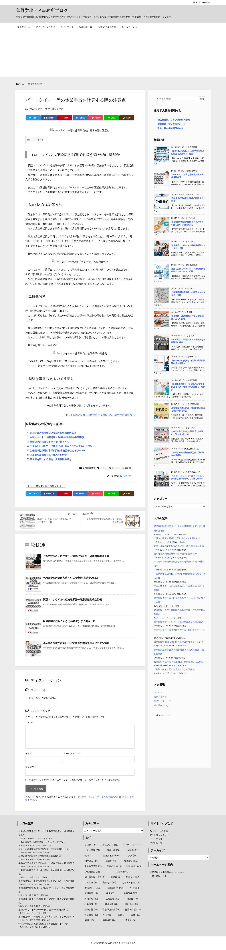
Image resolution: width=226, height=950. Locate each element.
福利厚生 (132, 904)
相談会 (132, 898)
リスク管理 (92, 850)
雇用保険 (109, 920)
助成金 (111, 861)
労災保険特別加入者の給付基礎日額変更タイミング (178, 641)
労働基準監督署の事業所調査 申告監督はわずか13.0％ (58, 450)
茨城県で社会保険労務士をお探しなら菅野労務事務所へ (104, 414)
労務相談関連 (37, 84)
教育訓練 (130, 893)
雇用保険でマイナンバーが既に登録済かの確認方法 (178, 622)
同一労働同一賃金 (95, 877)
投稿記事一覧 (156, 843)
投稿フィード (160, 696)
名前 (28, 753)
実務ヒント (114, 468)
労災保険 (122, 871)
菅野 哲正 (128, 475)
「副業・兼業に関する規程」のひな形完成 (174, 669)
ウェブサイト (31, 766)
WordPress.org (161, 705)
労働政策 (131, 861)
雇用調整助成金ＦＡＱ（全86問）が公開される (69, 621)
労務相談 (133, 866)
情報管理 (91, 893)
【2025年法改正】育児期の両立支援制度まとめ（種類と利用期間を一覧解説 (188, 387)
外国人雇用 (133, 877)
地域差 (116, 877)
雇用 (89, 920)
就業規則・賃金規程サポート (172, 124)
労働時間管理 (93, 866)
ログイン (158, 692)
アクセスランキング (159, 835)
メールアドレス (72, 753)
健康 (89, 855)
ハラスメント (109, 844)
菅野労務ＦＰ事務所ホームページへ (167, 872)
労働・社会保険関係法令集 (170, 128)
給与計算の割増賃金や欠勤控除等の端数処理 (53, 432)
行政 (107, 914)
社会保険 (91, 904)
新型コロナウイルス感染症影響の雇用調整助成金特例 (72, 599)
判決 (132, 855)
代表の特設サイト (158, 876)
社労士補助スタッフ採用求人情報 (174, 119)
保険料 (132, 850)
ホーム (21, 84)
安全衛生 (109, 882)
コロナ (103, 468)
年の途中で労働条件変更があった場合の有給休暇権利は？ (46, 863)
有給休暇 (91, 898)
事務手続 (113, 850)
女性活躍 (91, 882)
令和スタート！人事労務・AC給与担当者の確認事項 (57, 437)
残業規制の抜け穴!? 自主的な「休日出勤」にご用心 (178, 661)
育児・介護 (133, 909)
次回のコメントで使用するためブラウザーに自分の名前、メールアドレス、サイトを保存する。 (75, 780)
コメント (29, 722)
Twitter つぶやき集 (159, 831)
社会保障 (111, 904)
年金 (134, 888)
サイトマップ (156, 839)
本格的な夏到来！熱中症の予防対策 (48, 454)
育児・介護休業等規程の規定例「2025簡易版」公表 (179, 546)
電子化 (130, 920)
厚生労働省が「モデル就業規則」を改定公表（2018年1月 (46, 881)
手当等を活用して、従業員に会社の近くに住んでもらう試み (61, 446)
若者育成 (91, 914)
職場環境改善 (111, 909)
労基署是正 (92, 871)
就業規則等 (115, 888)
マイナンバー (132, 844)
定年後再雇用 (131, 882)
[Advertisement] (113, 54)
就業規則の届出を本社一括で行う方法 (49, 441)
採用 (110, 893)
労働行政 (114, 866)
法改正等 (112, 898)
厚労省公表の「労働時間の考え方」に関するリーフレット (46, 916)
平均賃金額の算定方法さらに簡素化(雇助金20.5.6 (71, 577)
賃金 (135, 914)
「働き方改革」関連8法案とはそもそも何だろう (177, 538)
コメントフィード (162, 701)
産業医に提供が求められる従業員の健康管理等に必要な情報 (76, 642)
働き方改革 (111, 855)
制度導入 (91, 861)
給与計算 (127, 468)
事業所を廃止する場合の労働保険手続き (50, 459)
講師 (121, 914)
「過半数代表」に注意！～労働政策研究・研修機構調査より (76, 556)
